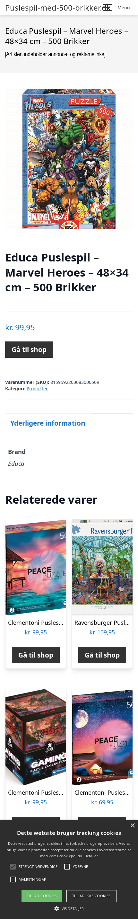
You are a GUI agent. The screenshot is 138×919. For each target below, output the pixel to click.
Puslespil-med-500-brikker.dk (58, 8)
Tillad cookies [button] (41, 895)
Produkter (37, 388)
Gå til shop (29, 349)
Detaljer (91, 855)
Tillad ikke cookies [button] (91, 895)
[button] (69, 908)
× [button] (132, 825)
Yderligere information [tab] (47, 423)
